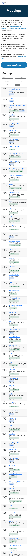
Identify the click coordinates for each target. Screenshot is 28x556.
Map (23, 85)
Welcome (11, 258)
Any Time (19, 81)
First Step (12, 115)
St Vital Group (13, 130)
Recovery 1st (13, 98)
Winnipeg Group (14, 192)
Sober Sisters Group (15, 161)
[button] (26, 2)
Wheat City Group (14, 241)
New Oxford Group (14, 291)
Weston (11, 184)
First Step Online (14, 123)
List (17, 85)
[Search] (12, 77)
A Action (11, 217)
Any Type (7, 85)
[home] (5, 3)
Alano (10, 201)
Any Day (7, 81)
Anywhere (20, 77)
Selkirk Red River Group (16, 305)
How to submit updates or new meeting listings (14, 64)
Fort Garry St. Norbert (16, 154)
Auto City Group (14, 146)
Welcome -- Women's (15, 176)
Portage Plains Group (15, 545)
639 (10, 208)
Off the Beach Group (15, 298)
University (12, 465)
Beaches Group (13, 538)
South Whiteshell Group (16, 168)
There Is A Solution (14, 139)
